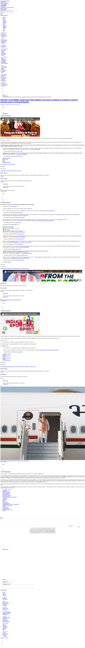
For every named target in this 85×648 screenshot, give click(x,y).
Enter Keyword (3, 10)
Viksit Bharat (5, 502)
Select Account (5, 549)
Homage (4, 359)
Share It (1, 518)
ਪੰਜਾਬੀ (4, 30)
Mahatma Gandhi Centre (7, 505)
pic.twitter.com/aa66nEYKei (48, 220)
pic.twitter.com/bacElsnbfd (20, 236)
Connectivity (5, 499)
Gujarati (4, 18)
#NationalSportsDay (16, 242)
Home (4, 94)
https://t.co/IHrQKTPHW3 (20, 231)
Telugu (4, 23)
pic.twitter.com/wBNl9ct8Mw (21, 154)
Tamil (4, 24)
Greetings (4, 354)
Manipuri (4, 27)
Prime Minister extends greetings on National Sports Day (10, 299)
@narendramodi (13, 206)
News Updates (5, 95)
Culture (4, 506)
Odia (4, 28)
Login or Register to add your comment (7, 164)
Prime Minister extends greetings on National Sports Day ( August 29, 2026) (14, 268)
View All (2, 176)
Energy (4, 501)
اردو (3, 29)
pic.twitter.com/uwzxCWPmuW (52, 349)
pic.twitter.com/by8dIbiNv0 (27, 253)
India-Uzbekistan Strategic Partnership (10, 497)
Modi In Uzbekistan (6, 491)
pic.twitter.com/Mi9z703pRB (35, 149)
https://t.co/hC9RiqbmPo (24, 247)
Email (4, 579)
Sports (4, 356)
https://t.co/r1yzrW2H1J (50, 210)
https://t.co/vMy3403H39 (38, 220)
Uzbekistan (5, 490)
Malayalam (5, 22)
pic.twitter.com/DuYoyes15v (24, 258)
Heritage (4, 510)
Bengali (4, 20)
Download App (5, 187)
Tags (4, 158)
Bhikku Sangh (5, 159)
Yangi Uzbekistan (6, 503)
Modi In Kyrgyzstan (6, 492)
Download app (3, 1)
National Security (6, 508)
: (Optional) (6, 584)
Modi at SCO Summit (7, 494)
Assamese (4, 26)
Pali (3, 160)
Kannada (4, 21)
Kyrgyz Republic (6, 493)
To (1, 12)
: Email (5, 581)
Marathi (4, 25)
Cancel (2, 590)
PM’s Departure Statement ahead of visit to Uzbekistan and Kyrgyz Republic (14, 460)
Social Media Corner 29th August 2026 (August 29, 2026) (11, 170)
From (1, 11)
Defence (4, 500)
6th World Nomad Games (7, 509)
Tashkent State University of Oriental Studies (11, 504)
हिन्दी (3, 19)
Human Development (7, 162)
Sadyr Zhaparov (6, 507)
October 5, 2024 (19, 151)
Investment (5, 498)
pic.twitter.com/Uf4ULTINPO (25, 242)
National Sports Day (6, 355)
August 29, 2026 (20, 212)
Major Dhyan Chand (6, 358)
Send (5, 590)
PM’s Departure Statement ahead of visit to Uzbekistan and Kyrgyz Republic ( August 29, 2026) (18, 366)
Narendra (3, 5)
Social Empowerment (7, 360)
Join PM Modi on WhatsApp (5, 115)
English (4, 17)
